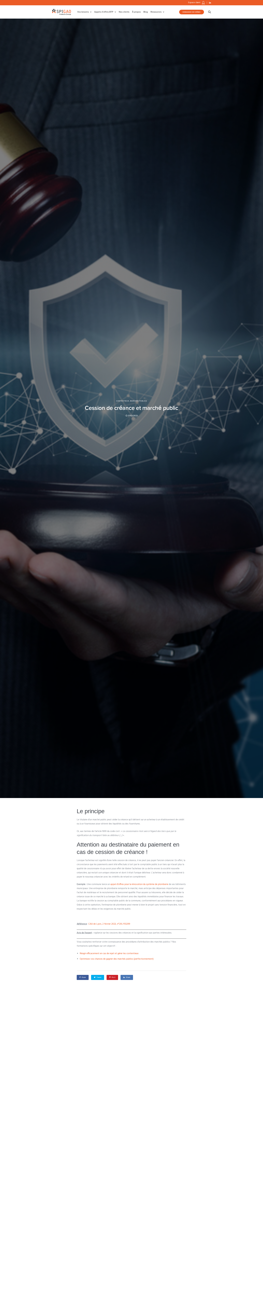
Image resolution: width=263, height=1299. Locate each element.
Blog (145, 12)
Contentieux (122, 401)
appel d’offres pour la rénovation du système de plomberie (139, 884)
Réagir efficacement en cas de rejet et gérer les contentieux (109, 953)
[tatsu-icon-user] (203, 2)
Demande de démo (192, 12)
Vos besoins (83, 12)
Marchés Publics (138, 401)
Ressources (156, 12)
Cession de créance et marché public (131, 407)
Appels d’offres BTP (103, 12)
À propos (136, 12)
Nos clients (124, 12)
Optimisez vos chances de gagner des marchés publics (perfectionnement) (117, 959)
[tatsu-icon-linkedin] (210, 3)
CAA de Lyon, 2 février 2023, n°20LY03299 (109, 924)
